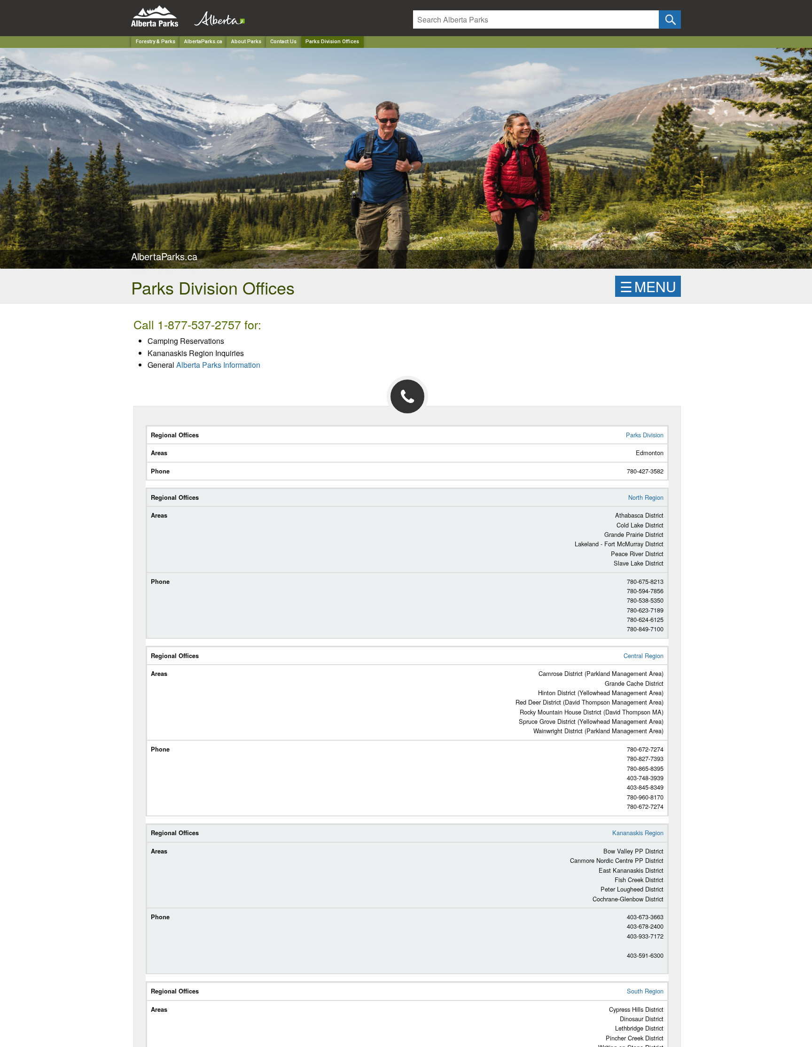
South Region (645, 990)
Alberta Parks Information (218, 364)
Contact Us (283, 42)
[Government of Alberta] (217, 16)
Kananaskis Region (638, 832)
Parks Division (645, 434)
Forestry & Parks (155, 42)
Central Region (644, 655)
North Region (646, 497)
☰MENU (648, 286)
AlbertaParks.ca (203, 42)
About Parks (246, 42)
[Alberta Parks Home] (160, 16)
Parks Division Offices (332, 42)
